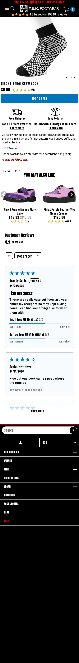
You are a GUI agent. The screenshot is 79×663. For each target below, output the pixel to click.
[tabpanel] (39, 48)
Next (71, 195)
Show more (37, 411)
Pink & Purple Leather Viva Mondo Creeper (59, 212)
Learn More (17, 128)
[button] (21, 90)
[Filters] (9, 255)
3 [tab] (72, 77)
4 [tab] (75, 77)
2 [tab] (69, 77)
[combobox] (39, 430)
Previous (4, 195)
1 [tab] (66, 77)
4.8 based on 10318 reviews (48, 14)
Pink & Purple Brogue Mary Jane (20, 212)
